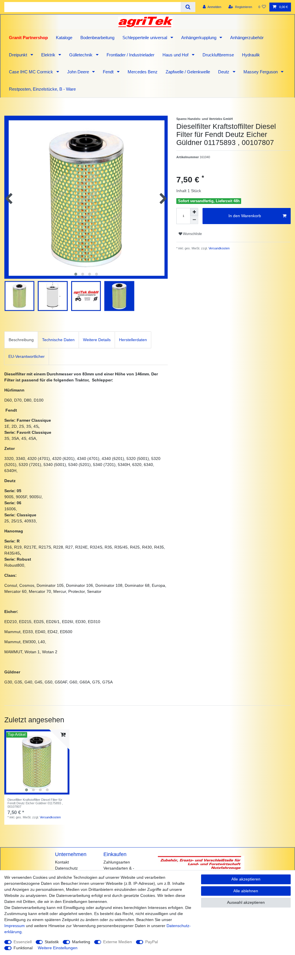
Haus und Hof (176, 54)
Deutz (224, 71)
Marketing (81, 941)
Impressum (14, 925)
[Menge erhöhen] (194, 212)
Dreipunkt (18, 54)
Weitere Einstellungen (57, 948)
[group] (36, 761)
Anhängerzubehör (247, 37)
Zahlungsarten (116, 862)
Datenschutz (66, 868)
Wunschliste (192, 234)
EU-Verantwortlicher (26, 356)
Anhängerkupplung (199, 37)
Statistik (52, 941)
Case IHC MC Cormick (31, 71)
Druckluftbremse (218, 54)
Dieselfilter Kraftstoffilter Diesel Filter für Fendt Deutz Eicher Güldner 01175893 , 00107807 (35, 803)
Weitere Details (97, 339)
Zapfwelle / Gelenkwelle (188, 71)
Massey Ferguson (261, 71)
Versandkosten (219, 248)
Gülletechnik (81, 54)
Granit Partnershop (28, 37)
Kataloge (64, 37)
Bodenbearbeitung (97, 37)
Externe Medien (117, 941)
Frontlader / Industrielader (130, 54)
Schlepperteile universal (145, 37)
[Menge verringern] (194, 220)
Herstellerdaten (133, 339)
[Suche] (188, 7)
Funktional (23, 948)
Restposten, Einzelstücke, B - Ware (42, 89)
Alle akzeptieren (245, 879)
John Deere (78, 71)
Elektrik (48, 54)
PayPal (151, 941)
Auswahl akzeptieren (246, 902)
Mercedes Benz (143, 71)
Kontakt (62, 862)
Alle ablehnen (245, 891)
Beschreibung (21, 339)
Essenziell (23, 941)
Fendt (109, 71)
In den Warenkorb (244, 215)
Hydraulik (251, 54)
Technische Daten (58, 339)
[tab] (21, 339)
